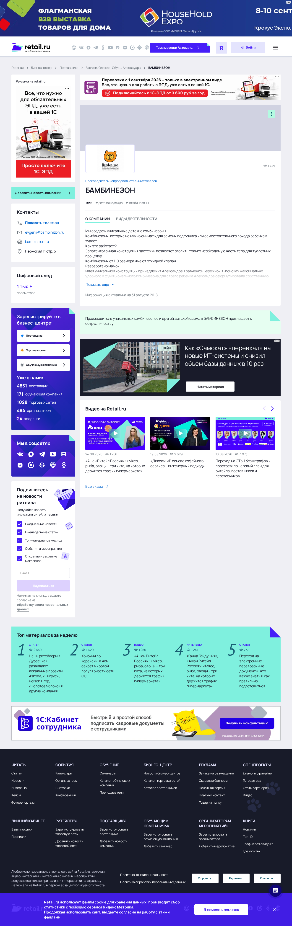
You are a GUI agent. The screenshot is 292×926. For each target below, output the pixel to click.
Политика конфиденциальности (144, 874)
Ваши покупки (21, 829)
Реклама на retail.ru (30, 81)
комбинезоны (138, 203)
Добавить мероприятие (217, 846)
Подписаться (43, 586)
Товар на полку (210, 802)
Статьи (16, 773)
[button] (32, 764)
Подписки (18, 836)
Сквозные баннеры (213, 780)
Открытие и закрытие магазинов (41, 558)
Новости (17, 780)
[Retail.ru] (38, 47)
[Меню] (276, 48)
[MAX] (88, 47)
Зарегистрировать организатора (213, 836)
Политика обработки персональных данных (152, 882)
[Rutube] (117, 47)
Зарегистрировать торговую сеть (69, 831)
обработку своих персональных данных (42, 606)
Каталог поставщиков (160, 788)
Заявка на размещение (216, 773)
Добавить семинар (158, 846)
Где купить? (251, 851)
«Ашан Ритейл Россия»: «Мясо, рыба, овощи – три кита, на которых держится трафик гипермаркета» (115, 465)
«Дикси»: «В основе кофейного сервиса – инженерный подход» (177, 463)
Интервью (19, 788)
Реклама (207, 764)
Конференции (65, 795)
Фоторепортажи (23, 802)
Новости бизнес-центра (162, 773)
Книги (249, 820)
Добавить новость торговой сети (69, 843)
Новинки (249, 829)
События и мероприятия (43, 548)
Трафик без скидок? (258, 844)
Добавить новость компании (113, 843)
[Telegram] (96, 47)
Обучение (109, 764)
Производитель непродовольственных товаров (121, 181)
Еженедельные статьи (41, 532)
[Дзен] (125, 47)
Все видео (94, 486)
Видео (247, 795)
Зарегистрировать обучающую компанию (161, 836)
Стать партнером (256, 788)
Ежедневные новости (41, 524)
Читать (18, 764)
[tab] (97, 219)
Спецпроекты (257, 764)
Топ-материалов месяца (44, 540)
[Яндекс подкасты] (132, 47)
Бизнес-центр (41, 67)
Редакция (235, 878)
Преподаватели (112, 792)
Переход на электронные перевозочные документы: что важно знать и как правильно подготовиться (254, 671)
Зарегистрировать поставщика (114, 831)
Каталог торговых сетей (162, 780)
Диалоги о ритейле (257, 773)
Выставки (62, 788)
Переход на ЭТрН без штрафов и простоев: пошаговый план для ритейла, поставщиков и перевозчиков (243, 468)
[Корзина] (221, 48)
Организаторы (66, 780)
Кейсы (16, 795)
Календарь (63, 773)
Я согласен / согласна (221, 909)
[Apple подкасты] (147, 47)
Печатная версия (212, 788)
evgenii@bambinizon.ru (44, 232)
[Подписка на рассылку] (74, 47)
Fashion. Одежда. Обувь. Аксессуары (113, 67)
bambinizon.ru (37, 241)
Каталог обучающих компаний (115, 782)
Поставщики (69, 67)
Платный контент (212, 795)
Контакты (266, 878)
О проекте (204, 878)
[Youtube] (110, 47)
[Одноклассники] (103, 47)
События (64, 764)
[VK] (81, 47)
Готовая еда (252, 780)
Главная (17, 67)
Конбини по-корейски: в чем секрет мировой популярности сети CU (97, 665)
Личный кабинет (28, 820)
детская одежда (110, 203)
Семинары (107, 773)
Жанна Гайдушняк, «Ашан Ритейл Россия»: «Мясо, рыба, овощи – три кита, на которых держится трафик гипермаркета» (202, 671)
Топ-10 (248, 836)
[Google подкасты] (139, 47)
